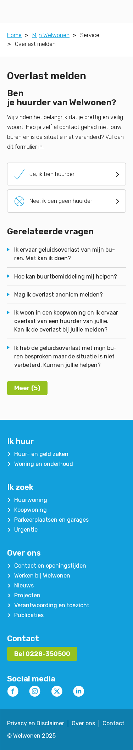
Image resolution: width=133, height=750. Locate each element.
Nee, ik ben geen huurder (53, 201)
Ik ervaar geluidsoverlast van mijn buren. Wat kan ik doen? (64, 254)
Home (14, 35)
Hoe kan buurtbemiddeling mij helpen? (65, 276)
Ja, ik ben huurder (44, 174)
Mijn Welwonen (51, 35)
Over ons (24, 553)
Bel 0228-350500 (42, 653)
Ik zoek (20, 487)
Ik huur (20, 441)
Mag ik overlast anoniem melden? (58, 294)
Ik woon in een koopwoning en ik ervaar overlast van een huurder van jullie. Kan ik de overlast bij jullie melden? (66, 321)
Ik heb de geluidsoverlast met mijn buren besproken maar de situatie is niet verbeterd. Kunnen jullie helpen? (65, 356)
